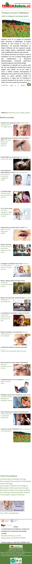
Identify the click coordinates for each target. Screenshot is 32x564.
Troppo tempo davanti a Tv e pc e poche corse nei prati (6, 318)
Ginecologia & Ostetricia (8, 485)
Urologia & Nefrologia (17, 494)
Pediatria (27, 492)
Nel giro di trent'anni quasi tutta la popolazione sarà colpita (6, 249)
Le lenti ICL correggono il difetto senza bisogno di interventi (6, 213)
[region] (16, 98)
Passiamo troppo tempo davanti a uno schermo (6, 195)
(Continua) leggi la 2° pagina (13, 85)
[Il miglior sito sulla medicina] (7, 526)
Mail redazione (28, 554)
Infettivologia (13, 488)
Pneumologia (4, 494)
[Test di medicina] (12, 511)
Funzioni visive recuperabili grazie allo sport (13, 351)
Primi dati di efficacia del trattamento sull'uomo (6, 143)
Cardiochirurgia (5, 479)
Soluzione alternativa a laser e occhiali (6, 366)
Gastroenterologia (6, 483)
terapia (22, 112)
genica (27, 112)
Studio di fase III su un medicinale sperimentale (6, 415)
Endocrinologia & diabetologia (20, 481)
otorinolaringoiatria (16, 492)
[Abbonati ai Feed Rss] (5, 522)
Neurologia (4, 490)
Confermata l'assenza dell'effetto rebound (6, 284)
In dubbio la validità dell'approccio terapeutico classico (6, 398)
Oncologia (19, 490)
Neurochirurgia (23, 488)
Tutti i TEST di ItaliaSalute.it (9, 513)
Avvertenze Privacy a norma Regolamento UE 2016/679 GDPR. (13, 536)
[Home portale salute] (16, 9)
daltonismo (12, 112)
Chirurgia (23, 479)
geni (17, 112)
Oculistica (11, 490)
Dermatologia (4, 481)
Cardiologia (15, 479)
